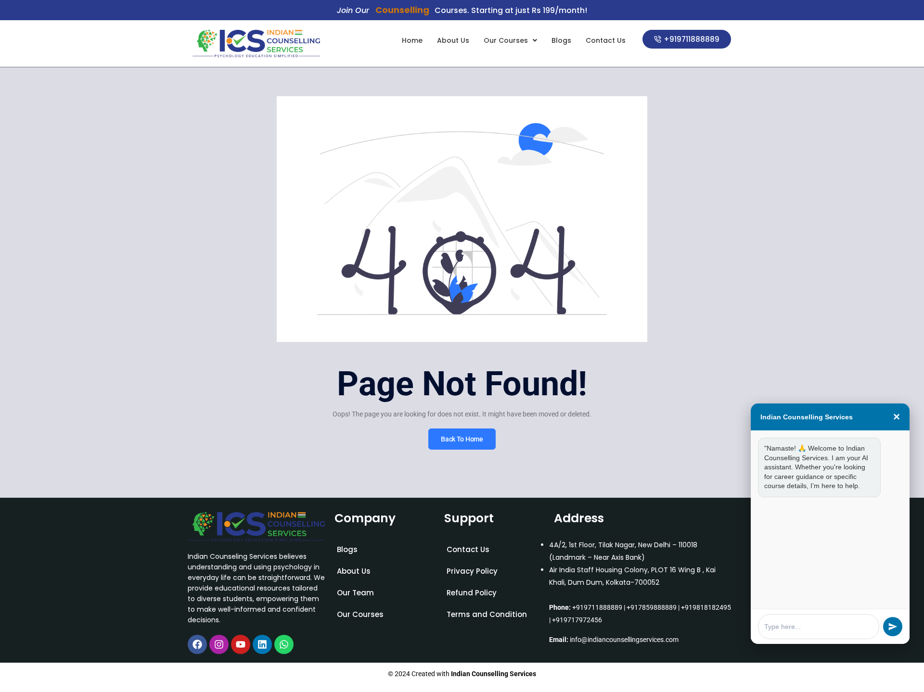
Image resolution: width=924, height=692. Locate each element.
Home (412, 40)
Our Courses (506, 40)
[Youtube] (240, 644)
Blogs (561, 40)
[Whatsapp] (284, 644)
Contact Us (606, 40)
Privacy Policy (472, 571)
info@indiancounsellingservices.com (624, 639)
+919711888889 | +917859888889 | (626, 607)
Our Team (355, 593)
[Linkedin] (262, 644)
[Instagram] (219, 644)
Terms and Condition (487, 614)
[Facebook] (197, 644)
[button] (510, 40)
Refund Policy (472, 593)
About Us (453, 40)
